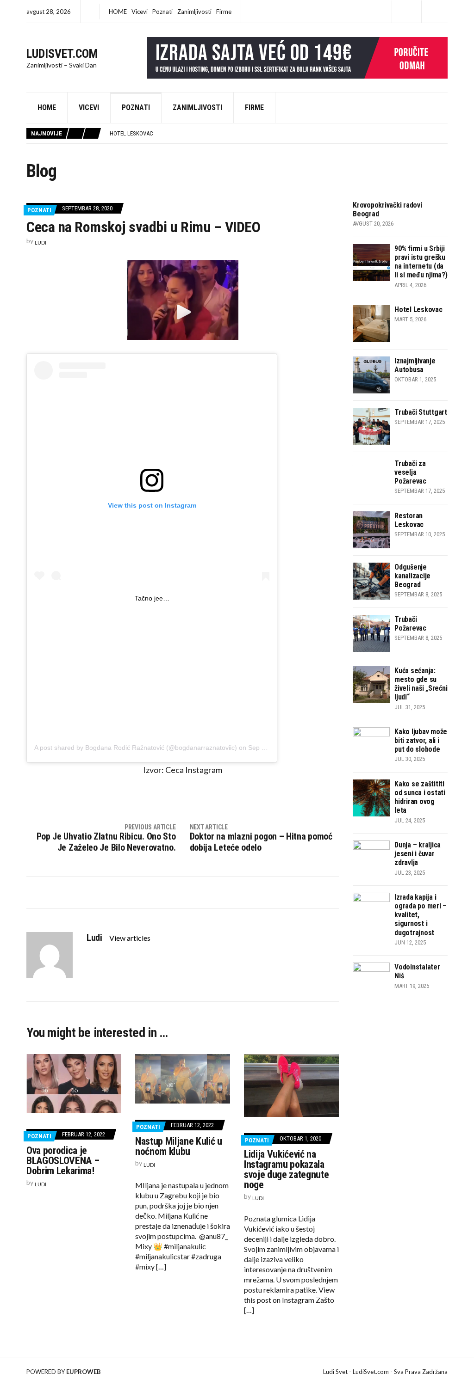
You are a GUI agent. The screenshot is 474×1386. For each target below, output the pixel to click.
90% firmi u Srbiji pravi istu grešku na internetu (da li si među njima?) (421, 262)
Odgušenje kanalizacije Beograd (412, 576)
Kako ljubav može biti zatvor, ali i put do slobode (420, 740)
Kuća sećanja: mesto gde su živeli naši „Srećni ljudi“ (420, 684)
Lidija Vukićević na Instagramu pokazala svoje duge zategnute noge (286, 1169)
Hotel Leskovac (418, 309)
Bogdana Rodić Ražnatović (124, 747)
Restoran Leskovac (409, 520)
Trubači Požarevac (410, 623)
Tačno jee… (152, 598)
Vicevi (139, 11)
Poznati (162, 11)
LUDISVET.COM (62, 54)
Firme (223, 11)
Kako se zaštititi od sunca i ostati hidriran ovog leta (419, 797)
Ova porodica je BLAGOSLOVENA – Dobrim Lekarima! (62, 1161)
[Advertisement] (152, 668)
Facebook (406, 11)
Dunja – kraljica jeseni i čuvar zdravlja (417, 853)
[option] (278, 134)
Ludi (40, 242)
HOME (118, 11)
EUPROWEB (83, 1371)
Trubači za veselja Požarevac (410, 472)
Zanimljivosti (194, 11)
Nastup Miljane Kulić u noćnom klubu (178, 1146)
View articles (130, 937)
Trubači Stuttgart (420, 412)
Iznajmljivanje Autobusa (145, 133)
